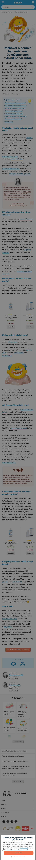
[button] (18, 857)
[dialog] (18, 847)
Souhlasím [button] (18, 853)
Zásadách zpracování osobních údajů (17, 850)
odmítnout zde (24, 848)
